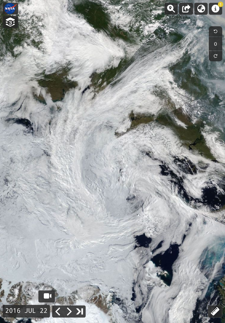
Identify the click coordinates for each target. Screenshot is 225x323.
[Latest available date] (79, 311)
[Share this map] (186, 9)
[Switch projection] (201, 9)
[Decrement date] (57, 311)
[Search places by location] (171, 9)
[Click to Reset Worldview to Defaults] (10, 8)
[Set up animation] (46, 296)
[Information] (215, 9)
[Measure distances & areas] (215, 311)
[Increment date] (68, 311)
